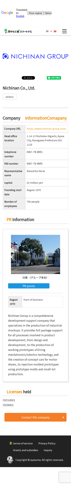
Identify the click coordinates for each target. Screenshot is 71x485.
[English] (47, 31)
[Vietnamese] (55, 31)
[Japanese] (51, 31)
